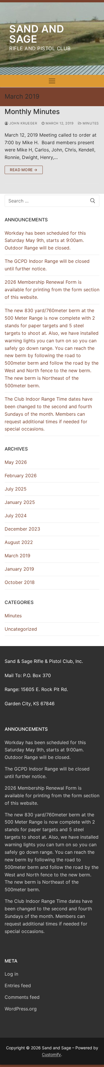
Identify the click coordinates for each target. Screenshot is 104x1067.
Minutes (90, 123)
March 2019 (17, 555)
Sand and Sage (36, 34)
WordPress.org (21, 1009)
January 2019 (19, 569)
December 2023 (22, 529)
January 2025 (20, 502)
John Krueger (22, 123)
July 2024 (16, 515)
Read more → (24, 169)
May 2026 (16, 462)
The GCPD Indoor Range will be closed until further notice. (47, 265)
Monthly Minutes (32, 111)
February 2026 (21, 475)
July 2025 (16, 489)
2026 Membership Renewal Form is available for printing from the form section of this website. (52, 289)
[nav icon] (52, 81)
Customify (51, 1054)
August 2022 (19, 542)
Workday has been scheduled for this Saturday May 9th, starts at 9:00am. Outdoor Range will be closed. (45, 240)
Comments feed (22, 997)
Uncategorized (21, 629)
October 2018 (20, 582)
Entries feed (18, 985)
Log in (11, 974)
